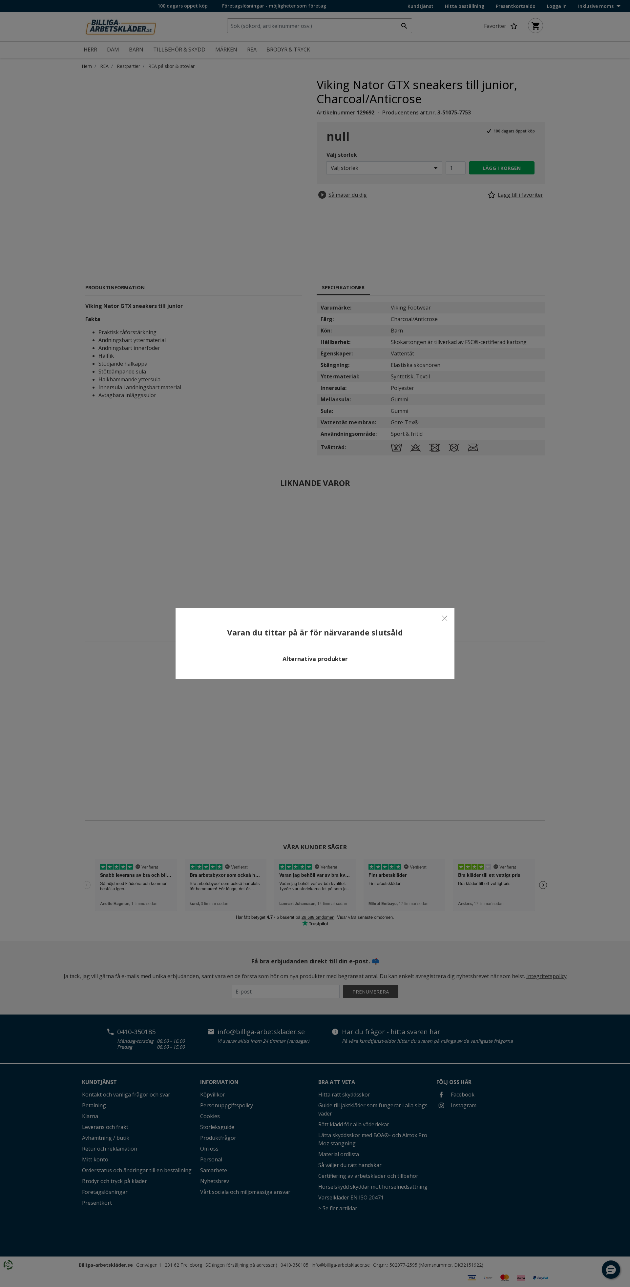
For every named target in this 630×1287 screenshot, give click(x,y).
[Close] (444, 618)
